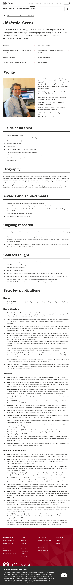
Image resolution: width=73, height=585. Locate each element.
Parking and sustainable (44, 541)
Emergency (6, 549)
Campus (42, 537)
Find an (7, 543)
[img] (8, 3)
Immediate (8, 553)
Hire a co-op (8, 546)
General (7, 540)
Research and (24, 552)
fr (61, 8)
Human (26, 549)
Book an (42, 550)
